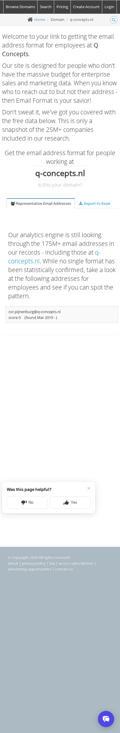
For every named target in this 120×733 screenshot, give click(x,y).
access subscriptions (76, 563)
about (13, 563)
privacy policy (33, 563)
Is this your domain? (60, 184)
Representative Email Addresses (43, 203)
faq (52, 563)
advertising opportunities (30, 569)
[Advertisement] (60, 408)
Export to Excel (96, 203)
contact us (64, 569)
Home (39, 19)
